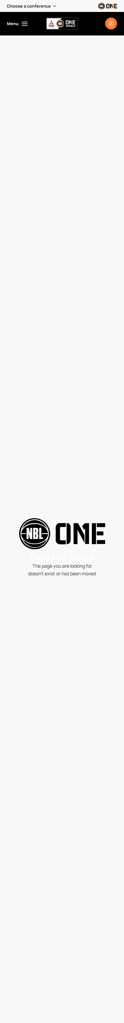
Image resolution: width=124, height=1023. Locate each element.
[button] (32, 6)
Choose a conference (29, 6)
